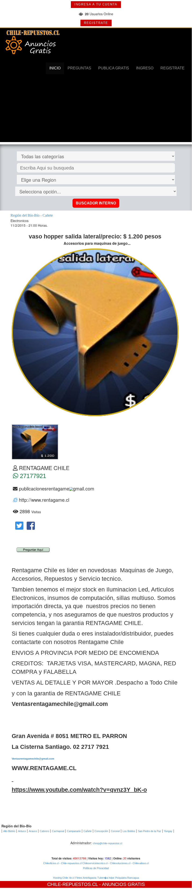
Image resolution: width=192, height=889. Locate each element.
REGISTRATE (96, 23)
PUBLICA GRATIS (113, 68)
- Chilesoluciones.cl (119, 863)
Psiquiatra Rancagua (127, 877)
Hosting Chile (60, 877)
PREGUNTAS (79, 68)
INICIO (55, 68)
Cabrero (44, 831)
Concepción (101, 831)
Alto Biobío (9, 831)
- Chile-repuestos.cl (70, 863)
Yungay (168, 831)
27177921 (32, 475)
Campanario (74, 831)
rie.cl (71, 877)
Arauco (33, 831)
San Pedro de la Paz (149, 831)
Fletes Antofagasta (85, 877)
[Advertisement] (96, 109)
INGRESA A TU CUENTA (95, 4)
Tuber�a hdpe (105, 877)
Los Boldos (129, 831)
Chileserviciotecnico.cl (95, 863)
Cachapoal (58, 831)
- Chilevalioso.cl (139, 863)
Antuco (22, 831)
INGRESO (144, 68)
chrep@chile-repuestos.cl (107, 843)
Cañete (87, 831)
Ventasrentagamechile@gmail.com (33, 758)
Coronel (115, 831)
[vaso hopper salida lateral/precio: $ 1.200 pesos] (35, 441)
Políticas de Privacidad (96, 868)
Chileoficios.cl (51, 863)
